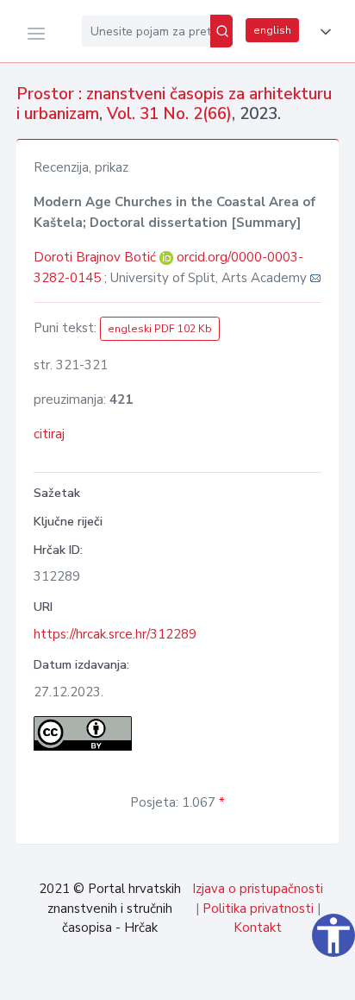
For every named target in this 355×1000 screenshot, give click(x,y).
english (272, 30)
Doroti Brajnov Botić (96, 257)
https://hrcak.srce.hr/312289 (115, 634)
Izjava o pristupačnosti (257, 888)
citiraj (49, 434)
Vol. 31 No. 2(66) (169, 114)
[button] (322, 32)
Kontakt (258, 927)
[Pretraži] (221, 31)
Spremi (221, 977)
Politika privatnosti (258, 908)
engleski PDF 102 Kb (160, 329)
